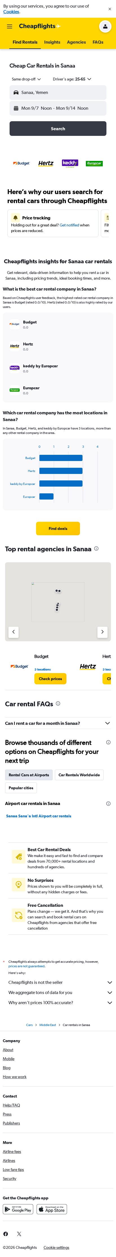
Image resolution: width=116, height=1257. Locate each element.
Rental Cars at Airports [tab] (29, 775)
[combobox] (27, 79)
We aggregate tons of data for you (40, 992)
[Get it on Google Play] (18, 1209)
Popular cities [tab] (21, 788)
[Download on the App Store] (52, 1209)
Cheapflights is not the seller (35, 982)
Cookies (11, 11)
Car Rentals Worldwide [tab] (79, 775)
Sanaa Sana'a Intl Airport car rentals (38, 816)
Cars (29, 1025)
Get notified (69, 225)
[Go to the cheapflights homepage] (40, 26)
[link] (58, 528)
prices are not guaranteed (26, 966)
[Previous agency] (13, 632)
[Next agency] (102, 632)
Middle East (47, 1025)
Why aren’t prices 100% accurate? (40, 1002)
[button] (110, 9)
